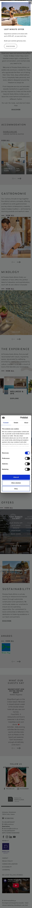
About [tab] (26, 422)
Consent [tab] (5, 422)
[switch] (27, 458)
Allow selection (16, 483)
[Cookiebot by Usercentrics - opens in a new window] (22, 418)
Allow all (16, 477)
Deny (16, 488)
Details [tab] (16, 422)
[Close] (30, 2)
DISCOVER (10, 46)
